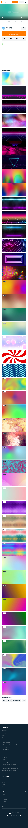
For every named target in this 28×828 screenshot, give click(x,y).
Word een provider (6, 787)
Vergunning (4, 756)
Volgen (23, 28)
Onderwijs (4, 739)
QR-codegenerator (6, 749)
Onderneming (5, 737)
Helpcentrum (5, 780)
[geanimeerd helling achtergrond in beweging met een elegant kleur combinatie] (13, 452)
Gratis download (14, 33)
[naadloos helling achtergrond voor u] (13, 618)
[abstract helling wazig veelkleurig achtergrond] (13, 632)
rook (4, 699)
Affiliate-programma (6, 761)
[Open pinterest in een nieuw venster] (13, 816)
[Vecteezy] (2, 2)
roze (9, 699)
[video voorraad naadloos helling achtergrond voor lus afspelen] (13, 604)
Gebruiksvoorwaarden (6, 824)
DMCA (3, 759)
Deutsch (4, 802)
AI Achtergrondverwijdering (8, 746)
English (3, 795)
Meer (3, 807)
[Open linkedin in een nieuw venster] (11, 816)
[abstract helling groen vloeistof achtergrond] (13, 576)
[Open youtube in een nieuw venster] (19, 816)
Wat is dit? (11, 44)
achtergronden (16, 699)
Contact (3, 783)
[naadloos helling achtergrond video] (13, 590)
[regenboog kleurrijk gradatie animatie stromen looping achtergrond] (13, 410)
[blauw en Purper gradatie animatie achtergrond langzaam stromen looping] (13, 687)
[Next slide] (23, 699)
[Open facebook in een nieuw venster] (7, 816)
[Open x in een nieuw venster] (17, 816)
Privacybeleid (14, 824)
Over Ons (4, 785)
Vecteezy (4, 732)
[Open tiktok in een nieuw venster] (15, 816)
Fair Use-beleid (21, 824)
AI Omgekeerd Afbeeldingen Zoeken (10, 744)
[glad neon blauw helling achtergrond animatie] (13, 673)
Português (4, 800)
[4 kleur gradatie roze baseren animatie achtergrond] (13, 562)
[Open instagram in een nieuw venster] (9, 816)
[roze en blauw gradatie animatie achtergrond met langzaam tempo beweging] (13, 479)
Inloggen (21, 2)
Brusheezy (4, 730)
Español (4, 798)
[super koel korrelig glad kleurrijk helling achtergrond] (13, 507)
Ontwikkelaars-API (6, 742)
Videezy (3, 734)
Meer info (5, 46)
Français (4, 805)
